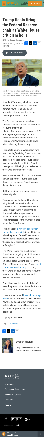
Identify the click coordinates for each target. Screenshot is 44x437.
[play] (3, 434)
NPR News (14, 324)
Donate (36, 4)
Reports (8, 405)
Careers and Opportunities (15, 389)
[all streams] (41, 434)
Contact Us (9, 400)
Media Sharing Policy (13, 394)
